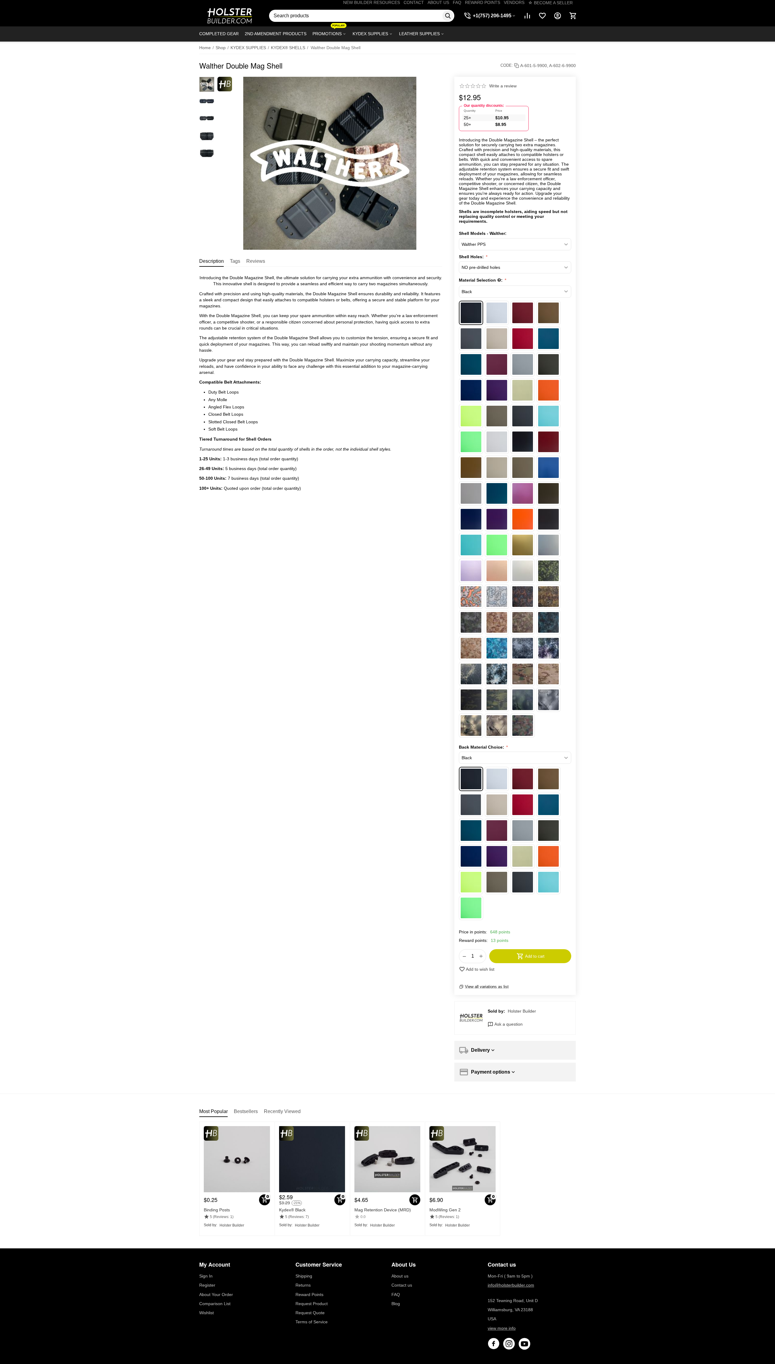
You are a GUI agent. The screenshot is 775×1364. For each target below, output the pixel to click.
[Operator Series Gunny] (471, 725)
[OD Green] (548, 364)
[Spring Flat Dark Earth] (497, 416)
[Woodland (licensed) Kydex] (522, 725)
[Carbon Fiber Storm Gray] (548, 519)
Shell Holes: (472, 256)
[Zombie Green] (471, 442)
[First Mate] (548, 339)
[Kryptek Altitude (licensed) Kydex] (471, 622)
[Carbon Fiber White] (497, 442)
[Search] (447, 15)
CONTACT (414, 2)
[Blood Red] (522, 313)
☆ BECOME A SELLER (550, 2)
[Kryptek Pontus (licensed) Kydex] (497, 648)
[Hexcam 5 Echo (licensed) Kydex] (548, 571)
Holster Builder (522, 1011)
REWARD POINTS (482, 2)
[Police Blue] (471, 390)
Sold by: (496, 1011)
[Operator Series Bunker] (548, 700)
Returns (303, 1285)
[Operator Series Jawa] (497, 725)
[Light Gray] (522, 364)
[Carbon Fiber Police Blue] (471, 519)
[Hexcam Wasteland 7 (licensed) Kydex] (548, 596)
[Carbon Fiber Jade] (497, 493)
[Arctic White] (497, 313)
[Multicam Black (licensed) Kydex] (471, 700)
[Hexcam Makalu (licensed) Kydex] (497, 596)
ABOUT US (438, 2)
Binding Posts (217, 1209)
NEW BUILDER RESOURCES (371, 2)
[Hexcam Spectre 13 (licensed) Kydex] (522, 596)
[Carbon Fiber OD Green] (548, 493)
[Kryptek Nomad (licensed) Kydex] (471, 648)
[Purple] (497, 390)
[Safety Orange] (548, 390)
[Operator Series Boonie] (522, 700)
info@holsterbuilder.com (511, 1285)
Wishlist (206, 1312)
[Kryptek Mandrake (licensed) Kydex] (522, 622)
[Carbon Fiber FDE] (522, 467)
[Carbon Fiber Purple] (497, 519)
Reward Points (309, 1294)
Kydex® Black (292, 1209)
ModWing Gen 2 (445, 1209)
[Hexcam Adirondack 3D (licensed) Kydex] (471, 596)
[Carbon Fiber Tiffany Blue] (471, 545)
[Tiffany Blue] (548, 416)
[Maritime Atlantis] (548, 648)
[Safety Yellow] (471, 416)
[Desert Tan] (497, 339)
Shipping (303, 1276)
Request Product (311, 1303)
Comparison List (214, 1303)
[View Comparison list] (527, 16)
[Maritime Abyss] (522, 648)
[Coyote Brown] (548, 313)
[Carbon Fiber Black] (522, 442)
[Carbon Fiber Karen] (522, 493)
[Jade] (471, 364)
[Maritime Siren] (497, 674)
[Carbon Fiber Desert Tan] (497, 467)
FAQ (457, 2)
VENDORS (514, 2)
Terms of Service (311, 1321)
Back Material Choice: (482, 747)
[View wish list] (542, 16)
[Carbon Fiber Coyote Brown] (471, 467)
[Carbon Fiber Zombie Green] (497, 545)
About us (399, 1276)
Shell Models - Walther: (483, 233)
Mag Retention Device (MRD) (382, 1209)
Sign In (206, 1276)
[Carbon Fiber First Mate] (548, 467)
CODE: (506, 65)
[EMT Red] (522, 339)
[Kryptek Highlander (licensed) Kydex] (497, 622)
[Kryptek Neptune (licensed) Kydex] (548, 622)
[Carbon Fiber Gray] (471, 493)
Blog (395, 1303)
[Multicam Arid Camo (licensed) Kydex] (548, 674)
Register (207, 1285)
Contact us (401, 1285)
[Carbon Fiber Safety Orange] (522, 519)
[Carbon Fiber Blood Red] (548, 442)
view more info (502, 1328)
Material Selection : (481, 280)
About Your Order (216, 1294)
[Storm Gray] (522, 416)
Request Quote (310, 1312)
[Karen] (497, 364)
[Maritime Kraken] (471, 674)
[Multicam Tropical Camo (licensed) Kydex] (497, 700)
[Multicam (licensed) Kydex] (522, 674)
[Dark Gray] (471, 339)
